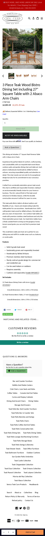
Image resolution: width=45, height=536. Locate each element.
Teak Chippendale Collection (22, 465)
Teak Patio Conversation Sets (22, 429)
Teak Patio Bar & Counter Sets (22, 413)
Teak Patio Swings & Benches (22, 445)
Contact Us (29, 501)
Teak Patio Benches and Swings (22, 417)
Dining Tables (33, 401)
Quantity (5, 119)
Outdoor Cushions (33, 453)
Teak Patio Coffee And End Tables (22, 425)
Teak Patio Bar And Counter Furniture (23, 409)
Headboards (33, 485)
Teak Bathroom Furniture (14, 453)
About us (18, 493)
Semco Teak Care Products (17, 485)
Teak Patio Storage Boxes (22, 441)
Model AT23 (34, 295)
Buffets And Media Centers (22, 385)
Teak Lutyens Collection (32, 473)
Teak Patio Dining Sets (12, 433)
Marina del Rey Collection (22, 477)
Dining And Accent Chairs (16, 401)
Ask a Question (12, 147)
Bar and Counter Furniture (22, 381)
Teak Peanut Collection (12, 473)
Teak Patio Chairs (22, 421)
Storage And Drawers (22, 405)
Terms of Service (33, 497)
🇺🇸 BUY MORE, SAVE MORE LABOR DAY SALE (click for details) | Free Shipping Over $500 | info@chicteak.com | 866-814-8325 (22, 5)
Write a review (22, 342)
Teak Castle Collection (22, 461)
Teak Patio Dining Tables (32, 433)
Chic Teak (23, 515)
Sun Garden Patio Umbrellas (22, 457)
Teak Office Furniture (31, 449)
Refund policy (17, 501)
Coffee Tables (12, 393)
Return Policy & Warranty (14, 497)
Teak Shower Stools (13, 449)
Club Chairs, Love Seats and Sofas (22, 389)
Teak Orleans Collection (32, 469)
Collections (28, 493)
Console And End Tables (29, 393)
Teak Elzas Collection (12, 469)
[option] (11, 75)
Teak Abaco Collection (22, 481)
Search (9, 493)
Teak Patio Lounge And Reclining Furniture (22, 437)
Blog (36, 493)
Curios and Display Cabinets (22, 397)
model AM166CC (32, 273)
